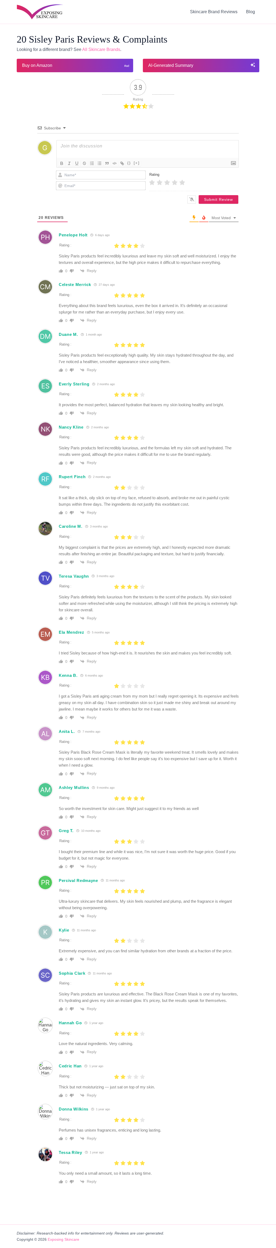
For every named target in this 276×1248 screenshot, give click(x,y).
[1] (152, 182)
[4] (174, 182)
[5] (182, 182)
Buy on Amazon (37, 65)
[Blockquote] (107, 163)
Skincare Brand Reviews (213, 11)
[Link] (122, 163)
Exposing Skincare (63, 1239)
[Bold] (61, 163)
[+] (137, 163)
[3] (167, 182)
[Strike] (84, 163)
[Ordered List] (92, 163)
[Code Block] (114, 163)
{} (129, 163)
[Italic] (69, 163)
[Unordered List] (99, 163)
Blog (250, 11)
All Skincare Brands (101, 49)
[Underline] (77, 163)
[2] (159, 182)
